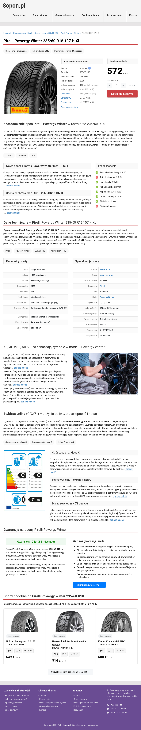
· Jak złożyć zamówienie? (15, 699)
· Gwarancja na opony (48, 706)
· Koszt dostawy (11, 706)
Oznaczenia (66, 102)
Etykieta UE (66, 98)
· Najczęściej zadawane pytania (52, 703)
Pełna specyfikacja (69, 107)
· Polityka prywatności (82, 706)
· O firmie (77, 695)
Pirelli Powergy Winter (70, 33)
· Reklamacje (44, 699)
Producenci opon (90, 15)
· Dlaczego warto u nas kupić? (86, 703)
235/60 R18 (105, 269)
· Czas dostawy (11, 710)
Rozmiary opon (114, 15)
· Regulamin (78, 710)
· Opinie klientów (80, 699)
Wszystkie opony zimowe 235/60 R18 (69, 672)
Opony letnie (19, 15)
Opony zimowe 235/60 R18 (46, 33)
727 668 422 (116, 705)
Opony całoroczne (64, 15)
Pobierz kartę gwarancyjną (88, 585)
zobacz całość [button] (13, 185)
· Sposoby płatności (13, 703)
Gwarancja (65, 94)
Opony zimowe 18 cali (22, 33)
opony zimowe (106, 275)
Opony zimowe (40, 15)
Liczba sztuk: (112, 80)
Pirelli (102, 286)
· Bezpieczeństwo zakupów (16, 695)
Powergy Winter (107, 297)
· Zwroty (42, 695)
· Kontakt (42, 710)
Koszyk (133, 15)
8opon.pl (14, 6)
